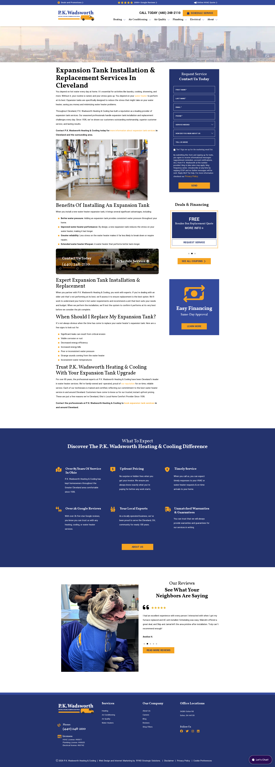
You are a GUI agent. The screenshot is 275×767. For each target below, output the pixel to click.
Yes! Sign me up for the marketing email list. (194, 149)
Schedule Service (202, 13)
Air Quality (106, 719)
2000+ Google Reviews (144, 2)
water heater (141, 95)
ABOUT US (137, 547)
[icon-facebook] (181, 731)
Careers (146, 715)
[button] (188, 253)
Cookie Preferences (203, 760)
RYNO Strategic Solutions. (148, 760)
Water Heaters (108, 723)
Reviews (146, 723)
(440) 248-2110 (169, 13)
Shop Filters (148, 727)
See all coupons (192, 261)
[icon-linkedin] (198, 731)
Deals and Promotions (71, 2)
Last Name (181, 98)
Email (179, 107)
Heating (105, 711)
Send (194, 185)
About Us (146, 711)
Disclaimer (169, 760)
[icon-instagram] (193, 731)
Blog (144, 719)
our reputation (128, 383)
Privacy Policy (191, 176)
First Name (181, 90)
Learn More (194, 326)
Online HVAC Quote (206, 2)
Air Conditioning (108, 715)
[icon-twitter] (187, 731)
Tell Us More (182, 142)
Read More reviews (158, 650)
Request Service (194, 242)
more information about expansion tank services (132, 130)
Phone (179, 116)
